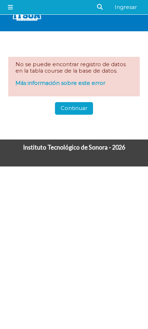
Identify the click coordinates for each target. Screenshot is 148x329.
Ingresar (126, 7)
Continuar (74, 108)
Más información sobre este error (60, 83)
